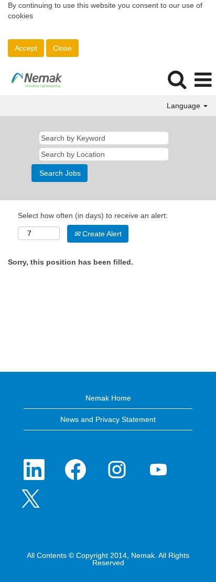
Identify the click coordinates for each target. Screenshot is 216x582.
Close (62, 48)
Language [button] (184, 105)
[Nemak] (33, 79)
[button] (203, 80)
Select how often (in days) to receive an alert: (93, 215)
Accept (26, 48)
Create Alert (101, 234)
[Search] (177, 79)
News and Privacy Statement (108, 419)
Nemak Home (108, 398)
